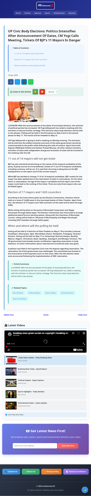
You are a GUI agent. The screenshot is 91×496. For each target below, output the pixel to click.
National (37, 13)
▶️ (35, 92)
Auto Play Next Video (15, 415)
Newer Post (9, 314)
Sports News (50, 293)
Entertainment (59, 13)
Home (45, 314)
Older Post (82, 314)
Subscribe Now (67, 446)
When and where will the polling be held (29, 65)
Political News (34, 293)
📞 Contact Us (11, 471)
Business (72, 13)
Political (27, 13)
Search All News (19, 299)
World (18, 13)
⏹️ (42, 92)
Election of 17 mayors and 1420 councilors (30, 59)
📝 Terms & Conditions (76, 471)
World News (18, 293)
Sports (47, 13)
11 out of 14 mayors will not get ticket (29, 53)
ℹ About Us (30, 471)
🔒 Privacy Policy (51, 471)
